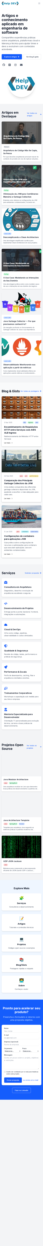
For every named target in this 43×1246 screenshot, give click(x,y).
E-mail (6, 1035)
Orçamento (8, 1048)
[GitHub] (4, 65)
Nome (6, 1028)
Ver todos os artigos (32, 114)
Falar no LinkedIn (21, 1090)
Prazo (24, 1048)
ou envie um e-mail (30, 1080)
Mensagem (8, 1055)
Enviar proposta (13, 1080)
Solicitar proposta (32, 573)
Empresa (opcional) (11, 1042)
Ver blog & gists (32, 57)
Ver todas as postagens (29, 391)
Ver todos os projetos (32, 746)
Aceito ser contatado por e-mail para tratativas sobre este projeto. (22, 1073)
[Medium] (10, 65)
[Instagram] (15, 65)
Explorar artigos (10, 57)
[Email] (21, 65)
